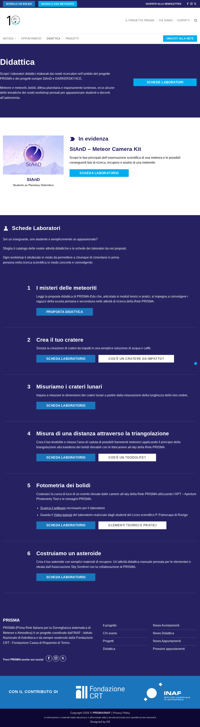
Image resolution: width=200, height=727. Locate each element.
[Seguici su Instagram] (191, 4)
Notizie (8, 38)
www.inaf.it (151, 717)
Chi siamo (166, 20)
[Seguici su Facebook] (188, 4)
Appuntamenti (31, 38)
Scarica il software (53, 508)
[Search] (195, 20)
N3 (108, 721)
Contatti (183, 20)
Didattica (53, 38)
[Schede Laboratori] (195, 363)
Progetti (72, 38)
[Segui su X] (195, 4)
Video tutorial (63, 515)
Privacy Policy (121, 712)
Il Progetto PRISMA (140, 20)
